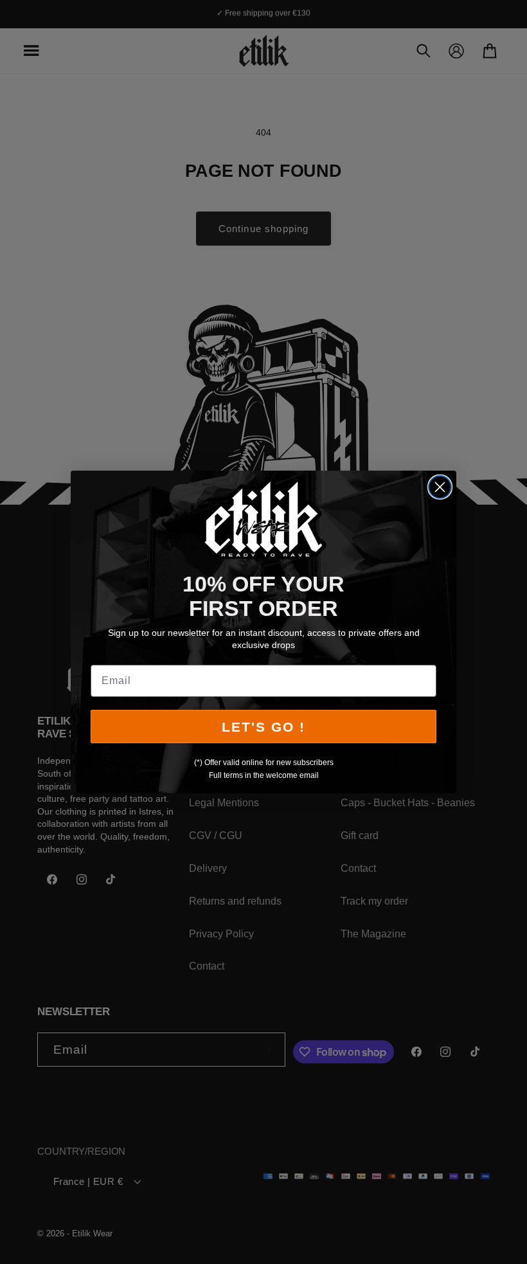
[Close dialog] (440, 487)
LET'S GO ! (263, 726)
